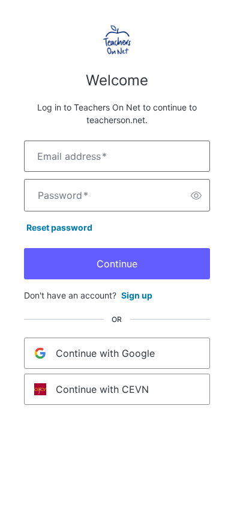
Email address (72, 156)
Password (63, 195)
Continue (117, 264)
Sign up (136, 295)
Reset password (59, 227)
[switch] (196, 195)
